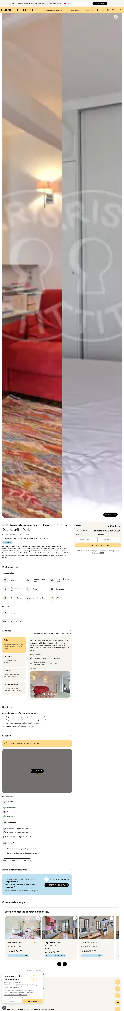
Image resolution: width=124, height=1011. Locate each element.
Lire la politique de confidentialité (15, 995)
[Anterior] (5, 265)
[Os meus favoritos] (97, 10)
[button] (4, 1007)
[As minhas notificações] (108, 10)
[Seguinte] (118, 265)
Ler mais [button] (43, 720)
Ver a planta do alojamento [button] (43, 634)
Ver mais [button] (33, 668)
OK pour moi (32, 1001)
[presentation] (55, 10)
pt (113, 10)
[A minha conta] (120, 10)
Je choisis (12, 1001)
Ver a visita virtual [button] (64, 634)
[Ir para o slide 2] (24, 935)
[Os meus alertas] (102, 10)
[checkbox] (116, 17)
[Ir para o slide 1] (22, 935)
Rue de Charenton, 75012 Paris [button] (15, 534)
